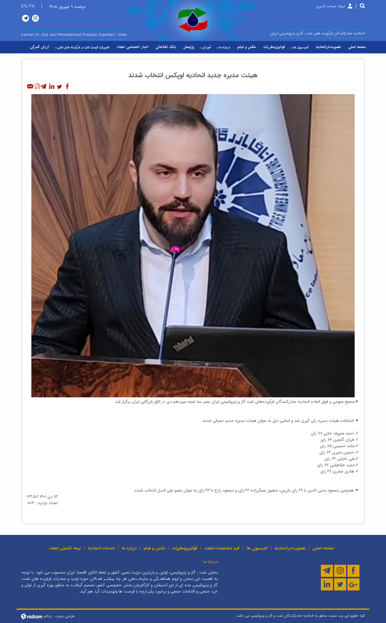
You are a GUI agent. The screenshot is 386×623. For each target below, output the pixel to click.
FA (32, 6)
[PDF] (37, 86)
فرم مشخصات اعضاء (221, 548)
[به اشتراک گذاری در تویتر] (59, 86)
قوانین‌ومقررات (184, 548)
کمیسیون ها (256, 548)
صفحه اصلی (323, 548)
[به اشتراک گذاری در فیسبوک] (67, 86)
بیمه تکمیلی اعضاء (65, 548)
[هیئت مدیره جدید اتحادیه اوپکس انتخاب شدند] (193, 245)
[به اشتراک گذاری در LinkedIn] (51, 86)
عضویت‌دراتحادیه (289, 548)
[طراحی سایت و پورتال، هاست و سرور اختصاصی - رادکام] (31, 616)
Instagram (35, 18)
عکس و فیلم (154, 548)
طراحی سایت (64, 616)
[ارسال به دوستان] (30, 86)
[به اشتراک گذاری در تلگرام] (43, 86)
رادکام (47, 616)
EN (24, 6)
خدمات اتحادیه (101, 548)
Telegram (25, 18)
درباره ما (129, 548)
